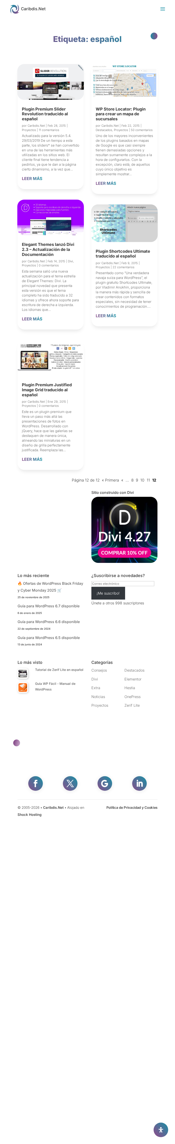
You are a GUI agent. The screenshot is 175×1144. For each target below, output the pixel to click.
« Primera (110, 480)
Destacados (104, 130)
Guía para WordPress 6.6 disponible (49, 621)
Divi (70, 261)
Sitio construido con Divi (112, 492)
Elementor (133, 679)
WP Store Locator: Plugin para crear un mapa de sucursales (121, 114)
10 (142, 480)
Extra (95, 687)
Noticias (98, 696)
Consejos (99, 670)
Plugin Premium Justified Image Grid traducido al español (47, 389)
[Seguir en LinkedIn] (139, 783)
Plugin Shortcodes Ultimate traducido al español (123, 254)
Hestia (129, 687)
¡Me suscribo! (108, 593)
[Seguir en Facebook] (35, 783)
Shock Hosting (29, 814)
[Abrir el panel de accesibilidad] (161, 1130)
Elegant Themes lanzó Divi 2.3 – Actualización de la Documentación (48, 249)
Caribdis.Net (36, 125)
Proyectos (29, 130)
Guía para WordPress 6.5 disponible (49, 637)
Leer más (32, 178)
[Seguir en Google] (105, 783)
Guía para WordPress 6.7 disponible (49, 606)
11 (148, 480)
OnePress (132, 696)
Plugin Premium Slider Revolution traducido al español (45, 114)
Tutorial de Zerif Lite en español (59, 670)
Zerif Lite (132, 705)
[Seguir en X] (70, 783)
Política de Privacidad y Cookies (131, 807)
